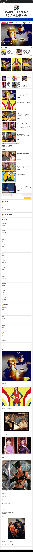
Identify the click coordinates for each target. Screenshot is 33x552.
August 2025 (3, 225)
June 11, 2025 (25, 154)
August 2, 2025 (25, 86)
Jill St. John (26, 51)
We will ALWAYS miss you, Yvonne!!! (23, 123)
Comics (12, 170)
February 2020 (4, 292)
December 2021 (4, 262)
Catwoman (29, 50)
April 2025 (3, 228)
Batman (3, 544)
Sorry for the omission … (21, 134)
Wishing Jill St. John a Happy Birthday (7, 541)
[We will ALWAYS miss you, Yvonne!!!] (4, 85)
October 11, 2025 (10, 53)
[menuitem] (0, 0)
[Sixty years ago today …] (19, 52)
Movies (2, 41)
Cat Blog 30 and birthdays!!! (26, 85)
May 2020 (3, 288)
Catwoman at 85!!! (20, 164)
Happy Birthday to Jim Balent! (6, 503)
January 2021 (3, 276)
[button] (1, 19)
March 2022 (3, 258)
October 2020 (4, 281)
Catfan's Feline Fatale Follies (16, 13)
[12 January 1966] (4, 78)
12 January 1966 (20, 92)
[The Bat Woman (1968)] (9, 188)
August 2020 (3, 285)
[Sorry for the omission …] (14, 85)
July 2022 (3, 251)
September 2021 (4, 265)
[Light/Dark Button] (28, 19)
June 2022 (3, 253)
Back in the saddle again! (5, 497)
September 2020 (4, 283)
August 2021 (3, 267)
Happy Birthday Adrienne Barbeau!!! (23, 153)
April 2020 (3, 290)
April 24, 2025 (25, 165)
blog (4, 544)
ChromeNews (23, 551)
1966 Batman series (25, 50)
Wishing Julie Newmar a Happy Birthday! (7, 509)
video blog (13, 544)
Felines (23, 51)
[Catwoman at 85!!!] (9, 167)
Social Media (3, 325)
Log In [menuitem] (2, 0)
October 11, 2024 (26, 186)
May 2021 (3, 271)
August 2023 (3, 241)
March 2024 (3, 237)
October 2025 (4, 223)
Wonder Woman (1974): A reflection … (13, 43)
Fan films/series (10, 181)
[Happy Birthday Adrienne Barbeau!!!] (9, 156)
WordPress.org (4, 340)
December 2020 (4, 278)
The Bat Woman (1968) (21, 185)
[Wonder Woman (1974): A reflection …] (16, 35)
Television (5, 41)
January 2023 (3, 244)
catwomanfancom (19, 93)
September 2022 (4, 248)
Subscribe (31, 19)
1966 (2, 544)
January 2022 (3, 260)
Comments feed (4, 338)
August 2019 (3, 301)
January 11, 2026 (26, 93)
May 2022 (3, 255)
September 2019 (4, 299)
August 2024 (3, 235)
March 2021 (3, 274)
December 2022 (4, 246)
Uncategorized (4, 329)
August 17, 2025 (26, 135)
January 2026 (3, 221)
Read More (18, 97)
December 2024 (4, 230)
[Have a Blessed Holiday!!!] (9, 177)
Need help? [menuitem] (5, 0)
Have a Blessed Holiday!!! (21, 174)
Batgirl (30, 64)
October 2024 (4, 232)
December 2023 (4, 239)
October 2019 (4, 297)
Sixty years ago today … (26, 52)
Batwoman (9, 191)
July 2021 (3, 269)
